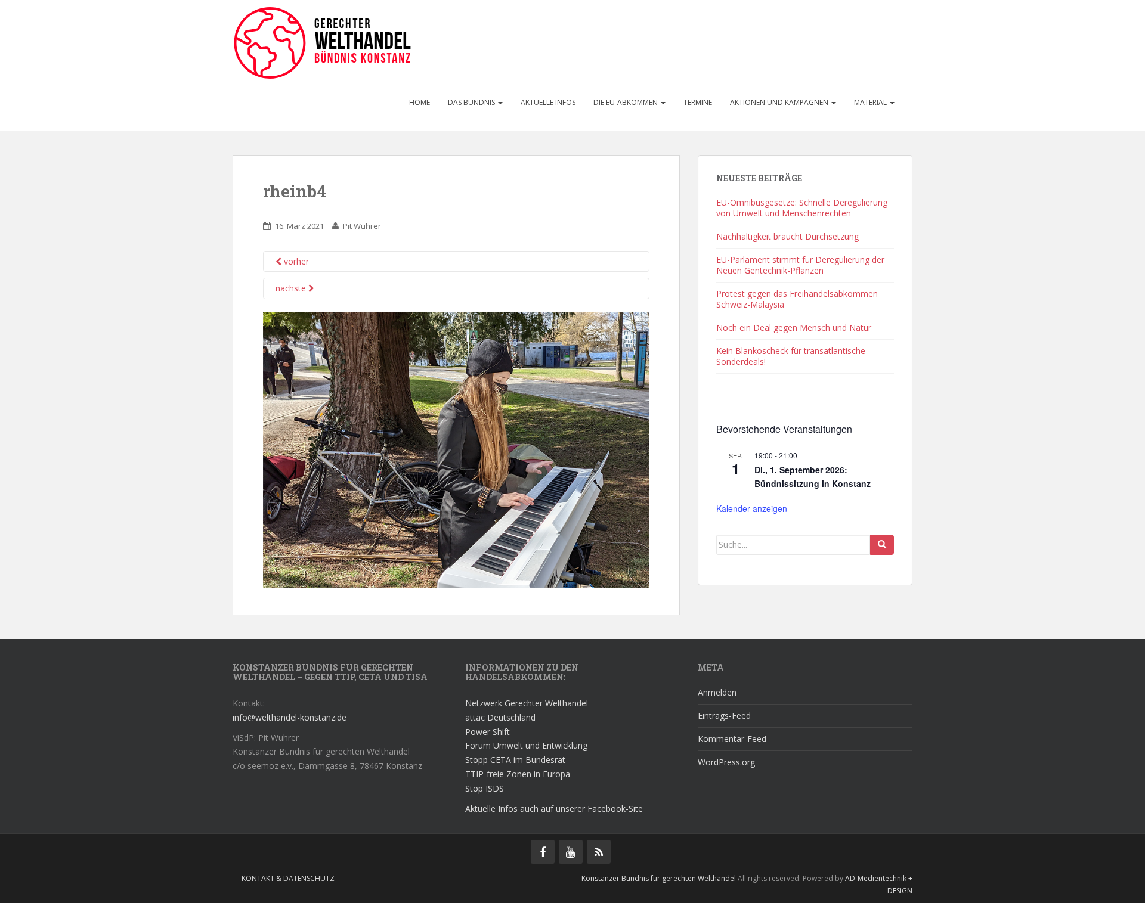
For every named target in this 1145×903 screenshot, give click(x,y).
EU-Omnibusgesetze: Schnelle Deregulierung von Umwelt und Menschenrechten (801, 208)
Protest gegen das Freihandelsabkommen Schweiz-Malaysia (797, 299)
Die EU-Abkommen (626, 102)
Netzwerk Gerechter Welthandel (526, 703)
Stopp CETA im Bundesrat (515, 759)
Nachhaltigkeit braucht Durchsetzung (787, 236)
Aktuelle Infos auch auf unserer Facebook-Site (554, 808)
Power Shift (487, 731)
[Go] (882, 545)
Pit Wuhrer (362, 226)
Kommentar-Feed (732, 738)
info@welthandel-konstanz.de (289, 717)
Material (871, 102)
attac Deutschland (500, 717)
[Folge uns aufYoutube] (571, 852)
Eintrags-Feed (724, 715)
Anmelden (717, 692)
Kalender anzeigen (751, 508)
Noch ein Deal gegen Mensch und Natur (793, 327)
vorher (295, 261)
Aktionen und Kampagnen (780, 102)
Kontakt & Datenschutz (288, 878)
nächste (292, 288)
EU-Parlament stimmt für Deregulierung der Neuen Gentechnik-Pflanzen (800, 265)
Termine (697, 102)
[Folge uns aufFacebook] (543, 852)
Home (419, 102)
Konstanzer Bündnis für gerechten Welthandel (659, 878)
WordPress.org (726, 762)
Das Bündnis (472, 102)
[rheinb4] (456, 448)
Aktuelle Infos (548, 102)
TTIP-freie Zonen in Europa (517, 774)
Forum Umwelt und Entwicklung (526, 745)
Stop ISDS (484, 788)
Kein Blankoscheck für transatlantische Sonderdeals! (790, 356)
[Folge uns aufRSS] (599, 852)
